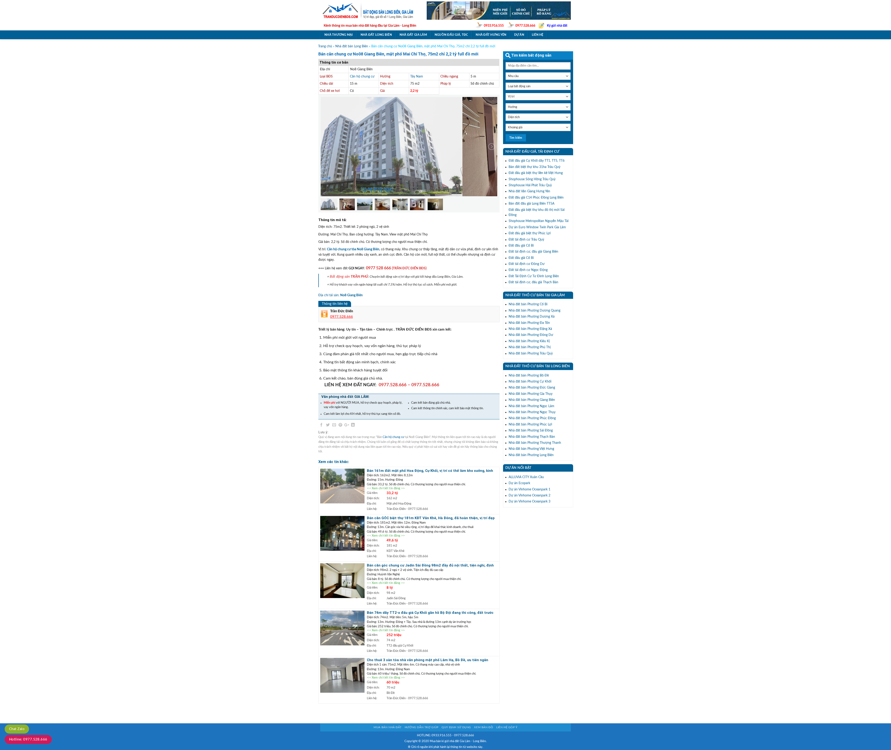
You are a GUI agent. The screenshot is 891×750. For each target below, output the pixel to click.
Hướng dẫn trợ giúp (422, 727)
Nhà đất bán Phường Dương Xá (532, 316)
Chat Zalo (17, 729)
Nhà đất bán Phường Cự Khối (530, 381)
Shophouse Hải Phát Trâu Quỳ (530, 185)
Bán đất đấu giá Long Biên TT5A (531, 203)
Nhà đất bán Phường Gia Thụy (530, 394)
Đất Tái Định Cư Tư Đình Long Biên (534, 276)
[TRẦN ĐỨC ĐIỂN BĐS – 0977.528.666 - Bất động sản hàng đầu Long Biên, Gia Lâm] (370, 10)
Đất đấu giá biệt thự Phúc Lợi (530, 233)
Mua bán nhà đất (387, 727)
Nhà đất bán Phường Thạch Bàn (532, 436)
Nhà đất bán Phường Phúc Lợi (530, 424)
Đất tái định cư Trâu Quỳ (526, 239)
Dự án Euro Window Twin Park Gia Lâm (537, 227)
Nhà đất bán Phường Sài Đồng (531, 430)
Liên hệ (537, 34)
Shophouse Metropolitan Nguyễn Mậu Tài (538, 221)
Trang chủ (325, 46)
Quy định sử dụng (456, 727)
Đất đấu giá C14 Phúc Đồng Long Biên (536, 197)
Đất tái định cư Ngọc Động (528, 270)
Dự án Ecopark (519, 483)
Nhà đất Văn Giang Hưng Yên (529, 191)
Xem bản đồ (483, 727)
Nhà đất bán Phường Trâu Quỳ (531, 353)
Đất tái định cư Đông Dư (527, 264)
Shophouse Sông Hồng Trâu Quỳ (532, 179)
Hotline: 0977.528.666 (28, 739)
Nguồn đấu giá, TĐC (451, 34)
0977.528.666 (525, 25)
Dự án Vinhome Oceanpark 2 (529, 495)
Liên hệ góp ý (506, 727)
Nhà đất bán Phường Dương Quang (534, 310)
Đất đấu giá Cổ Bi (521, 245)
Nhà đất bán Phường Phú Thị (530, 347)
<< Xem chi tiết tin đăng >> (386, 488)
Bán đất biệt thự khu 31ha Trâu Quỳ (534, 167)
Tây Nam (416, 76)
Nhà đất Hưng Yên (491, 34)
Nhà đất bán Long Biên (351, 46)
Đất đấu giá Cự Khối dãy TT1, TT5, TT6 (537, 160)
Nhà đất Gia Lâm (413, 34)
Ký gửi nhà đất (557, 25)
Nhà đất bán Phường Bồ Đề (529, 375)
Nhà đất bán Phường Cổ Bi (528, 304)
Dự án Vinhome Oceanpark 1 (529, 489)
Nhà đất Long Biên (376, 34)
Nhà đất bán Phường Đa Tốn (529, 323)
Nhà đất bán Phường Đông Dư (531, 335)
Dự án (519, 34)
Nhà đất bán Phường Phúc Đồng (532, 418)
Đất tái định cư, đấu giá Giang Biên (533, 251)
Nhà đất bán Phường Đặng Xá (530, 329)
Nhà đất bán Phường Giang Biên (532, 400)
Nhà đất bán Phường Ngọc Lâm (531, 406)
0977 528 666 (378, 268)
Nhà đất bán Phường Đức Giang (532, 387)
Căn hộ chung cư (362, 76)
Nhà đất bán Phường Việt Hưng (531, 449)
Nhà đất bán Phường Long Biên (531, 455)
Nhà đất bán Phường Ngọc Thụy (532, 412)
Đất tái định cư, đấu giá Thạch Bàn (533, 282)
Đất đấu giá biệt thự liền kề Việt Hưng (536, 173)
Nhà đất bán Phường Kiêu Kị (529, 341)
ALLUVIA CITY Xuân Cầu (526, 477)
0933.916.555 (494, 25)
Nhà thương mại (338, 34)
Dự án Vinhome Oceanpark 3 (529, 501)
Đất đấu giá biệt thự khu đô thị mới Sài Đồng (537, 212)
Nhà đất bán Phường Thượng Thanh (535, 442)
